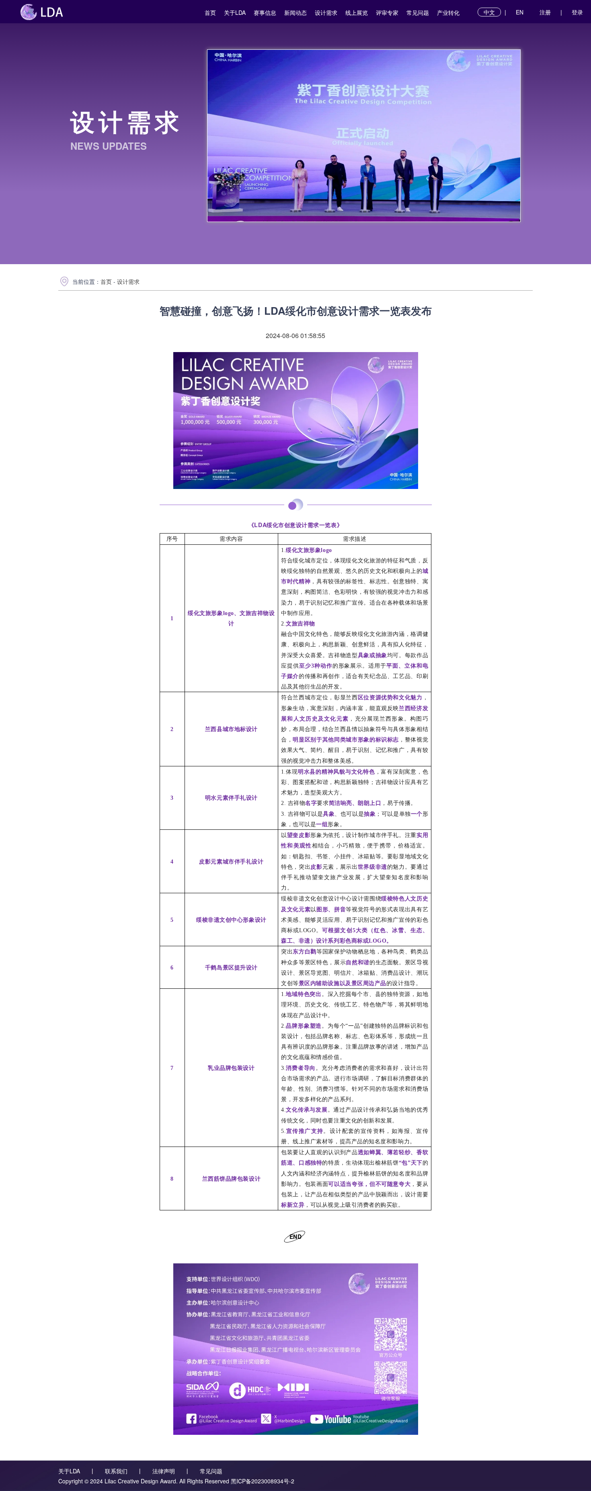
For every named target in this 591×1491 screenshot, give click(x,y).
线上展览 (356, 12)
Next (506, 136)
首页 (210, 12)
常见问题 (417, 12)
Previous (221, 136)
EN (519, 12)
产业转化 (448, 12)
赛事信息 (265, 12)
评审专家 (387, 12)
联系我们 (116, 1471)
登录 (577, 12)
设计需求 (326, 12)
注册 (545, 12)
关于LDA (235, 12)
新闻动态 (295, 12)
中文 (489, 12)
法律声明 (163, 1471)
